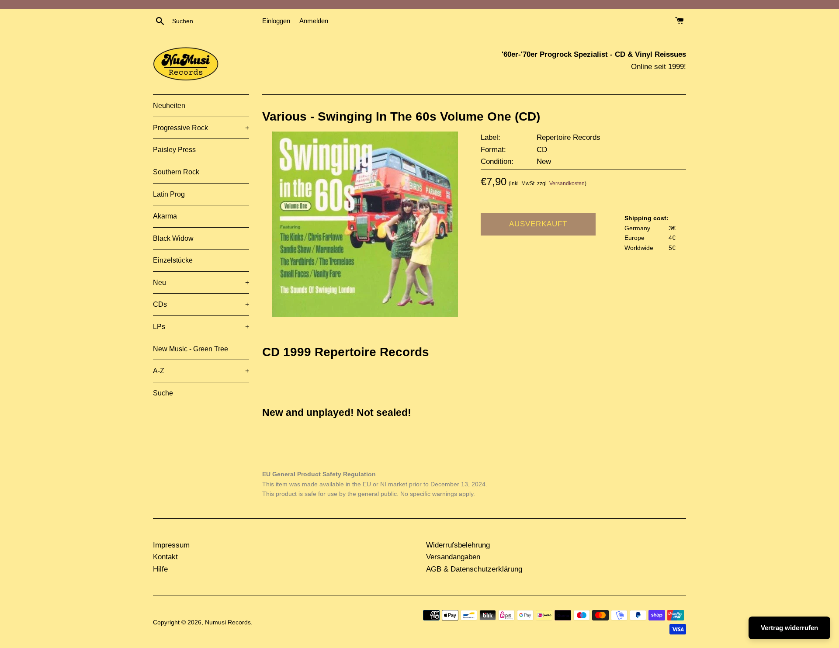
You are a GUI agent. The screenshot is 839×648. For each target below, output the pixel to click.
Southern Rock (176, 172)
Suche (163, 393)
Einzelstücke (173, 260)
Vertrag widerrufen (789, 627)
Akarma (165, 216)
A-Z (201, 370)
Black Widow (173, 238)
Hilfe (160, 569)
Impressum (171, 545)
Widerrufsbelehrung (458, 545)
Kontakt (165, 557)
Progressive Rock (201, 128)
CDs (201, 304)
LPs (201, 326)
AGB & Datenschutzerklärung (474, 569)
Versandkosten (567, 183)
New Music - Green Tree (190, 349)
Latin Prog (169, 194)
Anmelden (313, 20)
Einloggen (276, 20)
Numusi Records (228, 622)
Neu (201, 282)
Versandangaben (453, 557)
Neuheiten (169, 105)
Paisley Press (174, 149)
